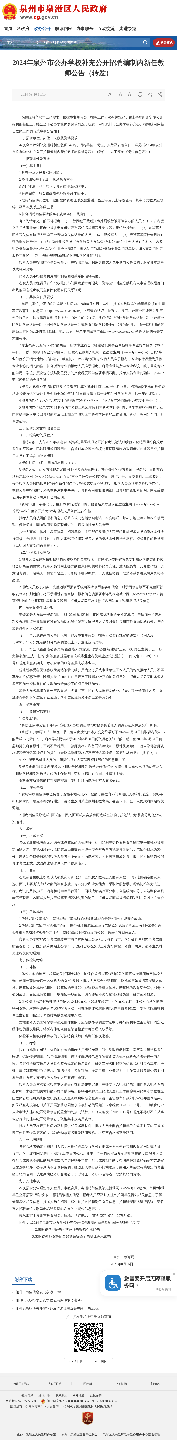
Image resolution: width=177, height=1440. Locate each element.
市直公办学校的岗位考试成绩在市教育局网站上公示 (55, 939)
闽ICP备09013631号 (104, 1401)
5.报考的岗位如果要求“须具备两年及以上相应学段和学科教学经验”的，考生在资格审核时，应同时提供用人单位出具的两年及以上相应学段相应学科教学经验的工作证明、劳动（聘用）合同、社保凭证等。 (88, 414)
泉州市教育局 (105, 1257)
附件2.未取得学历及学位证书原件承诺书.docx (50, 1300)
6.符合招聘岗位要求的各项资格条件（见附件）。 (56, 214)
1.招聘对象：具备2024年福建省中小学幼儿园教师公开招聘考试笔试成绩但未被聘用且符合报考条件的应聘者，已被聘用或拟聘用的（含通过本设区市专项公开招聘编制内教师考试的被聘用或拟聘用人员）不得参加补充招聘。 (88, 449)
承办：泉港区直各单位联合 (79, 1434)
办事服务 (85, 28)
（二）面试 (24, 870)
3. (32, 1236)
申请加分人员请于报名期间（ (38, 614)
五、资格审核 (26, 704)
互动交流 (106, 28)
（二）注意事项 (27, 787)
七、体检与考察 (27, 960)
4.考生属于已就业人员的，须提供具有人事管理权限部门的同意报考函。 (74, 760)
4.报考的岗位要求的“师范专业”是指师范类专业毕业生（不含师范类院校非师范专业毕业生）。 (91, 400)
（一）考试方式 (27, 836)
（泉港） (135, 1222)
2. (36, 1229)
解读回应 (63, 28)
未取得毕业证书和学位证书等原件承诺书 (69, 1229)
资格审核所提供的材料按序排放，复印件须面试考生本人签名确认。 (67, 780)
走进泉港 (127, 28)
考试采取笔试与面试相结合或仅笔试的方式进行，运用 (57, 842)
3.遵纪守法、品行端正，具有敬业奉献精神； (53, 186)
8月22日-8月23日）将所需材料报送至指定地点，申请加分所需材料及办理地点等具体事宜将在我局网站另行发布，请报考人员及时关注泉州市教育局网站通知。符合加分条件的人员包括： (88, 621)
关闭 (101, 1361)
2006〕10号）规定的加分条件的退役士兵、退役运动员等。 (60, 642)
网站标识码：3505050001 (22, 1401)
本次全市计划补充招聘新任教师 (39, 145)
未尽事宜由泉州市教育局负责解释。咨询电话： (52, 1215)
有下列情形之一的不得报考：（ (39, 221)
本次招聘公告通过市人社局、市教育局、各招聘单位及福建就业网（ (67, 1188)
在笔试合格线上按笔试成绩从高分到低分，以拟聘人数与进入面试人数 (69, 877)
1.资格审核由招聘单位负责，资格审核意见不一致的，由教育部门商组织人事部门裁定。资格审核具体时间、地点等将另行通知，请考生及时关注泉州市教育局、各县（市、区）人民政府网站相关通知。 (88, 801)
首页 (8, 28)
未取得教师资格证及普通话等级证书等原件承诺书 (73, 1236)
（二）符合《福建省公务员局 (38, 649)
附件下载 (23, 1279)
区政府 (23, 28)
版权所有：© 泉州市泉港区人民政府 (34, 1406)
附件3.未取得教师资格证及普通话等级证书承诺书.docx (57, 1308)
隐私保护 (96, 1395)
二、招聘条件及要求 (31, 159)
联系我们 (61, 1395)
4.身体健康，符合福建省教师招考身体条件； (53, 193)
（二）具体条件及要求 (33, 297)
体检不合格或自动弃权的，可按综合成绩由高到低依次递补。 (62, 1036)
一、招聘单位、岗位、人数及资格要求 (45, 138)
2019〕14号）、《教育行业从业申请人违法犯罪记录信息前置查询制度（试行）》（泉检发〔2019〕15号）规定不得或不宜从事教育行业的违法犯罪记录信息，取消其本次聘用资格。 (88, 1112)
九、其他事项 (26, 1181)
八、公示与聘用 (27, 1139)
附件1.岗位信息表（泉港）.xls (38, 1292)
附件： (20, 1222)
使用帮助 (27, 1395)
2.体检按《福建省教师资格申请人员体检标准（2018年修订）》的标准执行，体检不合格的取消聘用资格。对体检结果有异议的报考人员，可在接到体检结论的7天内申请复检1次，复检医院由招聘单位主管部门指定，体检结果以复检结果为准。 (88, 1008)
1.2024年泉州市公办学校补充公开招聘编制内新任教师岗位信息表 (79, 1222)
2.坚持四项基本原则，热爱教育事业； (48, 179)
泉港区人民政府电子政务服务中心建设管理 (131, 1434)
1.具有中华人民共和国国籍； (41, 172)
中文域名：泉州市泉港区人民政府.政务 (87, 1406)
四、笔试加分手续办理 (33, 608)
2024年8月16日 (102, 1264)
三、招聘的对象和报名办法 (36, 428)
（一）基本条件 (27, 166)
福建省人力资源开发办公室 (85, 649)
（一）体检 (24, 967)
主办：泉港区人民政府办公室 (36, 1434)
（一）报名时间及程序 (33, 435)
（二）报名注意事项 (31, 552)
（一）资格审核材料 (31, 711)
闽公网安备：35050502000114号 (68, 1401)
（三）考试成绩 (27, 912)
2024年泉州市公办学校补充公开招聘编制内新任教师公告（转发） (88, 68)
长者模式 (164, 43)
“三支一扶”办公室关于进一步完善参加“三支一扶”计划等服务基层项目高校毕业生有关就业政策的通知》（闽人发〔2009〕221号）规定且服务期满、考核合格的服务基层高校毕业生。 (87, 656)
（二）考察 (24, 1043)
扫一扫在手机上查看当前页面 (88, 1317)
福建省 (112, 649)
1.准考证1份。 (30, 718)
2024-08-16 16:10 (33, 94)
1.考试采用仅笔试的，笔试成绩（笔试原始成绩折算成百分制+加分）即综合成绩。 (81, 918)
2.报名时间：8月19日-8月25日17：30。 (48, 463)
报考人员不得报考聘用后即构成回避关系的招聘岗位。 (57, 276)
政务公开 (42, 28)
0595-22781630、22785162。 (113, 1215)
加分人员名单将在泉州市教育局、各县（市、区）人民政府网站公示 (67, 690)
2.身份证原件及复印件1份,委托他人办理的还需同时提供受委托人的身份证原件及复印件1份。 (90, 725)
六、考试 (22, 829)
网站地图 (79, 1395)
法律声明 (44, 1395)
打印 (75, 1361)
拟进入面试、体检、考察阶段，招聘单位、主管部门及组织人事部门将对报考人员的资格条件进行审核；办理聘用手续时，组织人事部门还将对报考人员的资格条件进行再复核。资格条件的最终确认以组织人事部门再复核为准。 (88, 538)
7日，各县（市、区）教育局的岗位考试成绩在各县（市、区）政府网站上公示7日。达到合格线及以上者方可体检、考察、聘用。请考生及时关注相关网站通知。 (87, 946)
